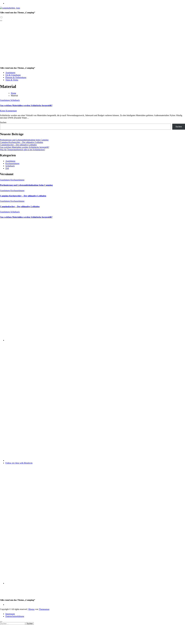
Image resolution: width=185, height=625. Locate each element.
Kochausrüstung (12, 163)
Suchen (3, 122)
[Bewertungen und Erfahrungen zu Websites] (95, 460)
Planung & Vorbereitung (15, 77)
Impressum (10, 614)
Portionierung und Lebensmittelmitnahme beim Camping (24, 140)
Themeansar (44, 609)
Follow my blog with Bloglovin (19, 463)
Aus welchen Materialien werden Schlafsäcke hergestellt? (26, 105)
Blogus (31, 609)
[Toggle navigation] (1, 20)
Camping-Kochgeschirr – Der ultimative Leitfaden (21, 142)
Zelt (7, 168)
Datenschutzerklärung (14, 616)
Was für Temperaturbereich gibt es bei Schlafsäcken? (22, 149)
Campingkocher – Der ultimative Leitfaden (18, 145)
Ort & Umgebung (13, 75)
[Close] (1, 621)
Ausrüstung (10, 72)
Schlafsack (15, 100)
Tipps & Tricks (11, 80)
